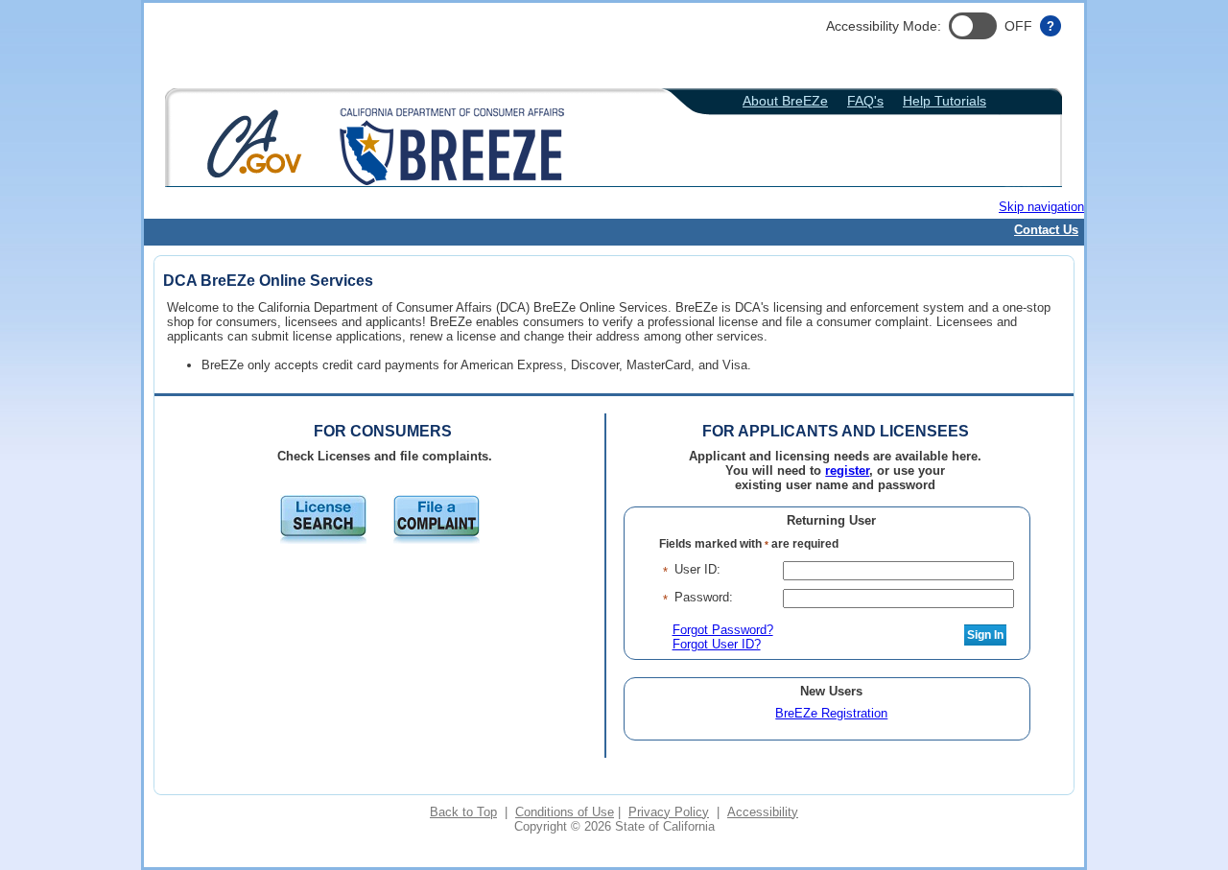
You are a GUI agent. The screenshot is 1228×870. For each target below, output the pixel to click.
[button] (973, 25)
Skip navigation (1041, 207)
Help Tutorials (944, 101)
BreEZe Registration (831, 713)
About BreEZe (785, 101)
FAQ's (865, 101)
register (847, 470)
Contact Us (1046, 230)
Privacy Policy (668, 812)
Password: (703, 597)
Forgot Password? (723, 630)
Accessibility (762, 812)
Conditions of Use (564, 812)
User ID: (697, 569)
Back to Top (463, 812)
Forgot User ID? (717, 644)
